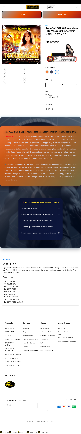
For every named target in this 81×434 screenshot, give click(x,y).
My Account (44, 328)
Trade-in (26, 346)
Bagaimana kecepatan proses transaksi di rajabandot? (40, 233)
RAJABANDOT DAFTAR (13, 354)
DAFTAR (23, 433)
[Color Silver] (57, 72)
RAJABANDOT (10, 136)
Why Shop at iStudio (65, 338)
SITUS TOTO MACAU (12, 339)
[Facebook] (46, 109)
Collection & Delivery (47, 332)
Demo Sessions (28, 335)
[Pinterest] (53, 109)
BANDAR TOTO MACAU (10, 344)
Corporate (26, 332)
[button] (4, 7)
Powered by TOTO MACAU (68, 410)
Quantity (48, 80)
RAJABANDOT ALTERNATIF (10, 350)
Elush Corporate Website (67, 341)
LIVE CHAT (44, 433)
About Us (61, 328)
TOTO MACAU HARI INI (13, 362)
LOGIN (21, 15)
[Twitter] (49, 109)
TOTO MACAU (10, 332)
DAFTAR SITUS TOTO (12, 365)
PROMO (5, 433)
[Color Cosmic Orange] (47, 72)
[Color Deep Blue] (51, 72)
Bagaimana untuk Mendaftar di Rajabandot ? (37, 214)
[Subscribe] (35, 405)
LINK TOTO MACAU (12, 358)
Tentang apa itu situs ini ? (30, 208)
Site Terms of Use (46, 350)
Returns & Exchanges (47, 335)
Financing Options (29, 343)
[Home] (33, 7)
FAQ (41, 343)
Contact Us (44, 339)
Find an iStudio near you (65, 333)
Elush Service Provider (30, 339)
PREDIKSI (33, 433)
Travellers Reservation (31, 350)
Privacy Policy (45, 346)
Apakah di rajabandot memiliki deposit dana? (37, 220)
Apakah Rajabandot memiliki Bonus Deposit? (37, 227)
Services (26, 328)
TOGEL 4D (8, 335)
